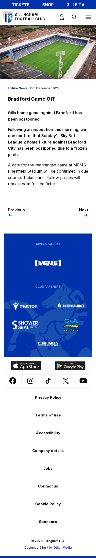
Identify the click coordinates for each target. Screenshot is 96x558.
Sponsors (48, 521)
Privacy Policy (48, 397)
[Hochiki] (71, 306)
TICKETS (21, 4)
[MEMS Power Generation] (48, 263)
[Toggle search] (74, 17)
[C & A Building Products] (71, 325)
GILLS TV (75, 4)
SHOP (48, 4)
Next (83, 209)
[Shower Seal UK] (25, 325)
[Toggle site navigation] (88, 17)
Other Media (62, 547)
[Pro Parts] (48, 343)
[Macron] (25, 306)
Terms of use (48, 415)
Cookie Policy (48, 504)
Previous (16, 209)
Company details (48, 450)
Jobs (48, 468)
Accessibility (48, 433)
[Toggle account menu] (62, 17)
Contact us (48, 486)
